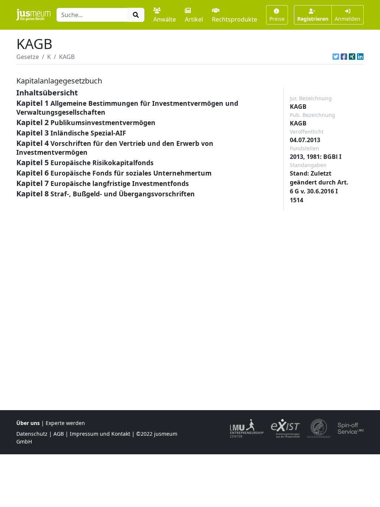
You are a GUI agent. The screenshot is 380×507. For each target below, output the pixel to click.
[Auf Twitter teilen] (335, 56)
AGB (58, 433)
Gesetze (27, 57)
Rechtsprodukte (234, 19)
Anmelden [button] (347, 18)
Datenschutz (32, 433)
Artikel (194, 19)
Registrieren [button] (312, 18)
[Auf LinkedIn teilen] (360, 56)
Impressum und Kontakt (100, 433)
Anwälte (164, 19)
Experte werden (65, 422)
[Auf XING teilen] (352, 56)
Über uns (28, 422)
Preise (277, 18)
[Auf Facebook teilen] (344, 56)
